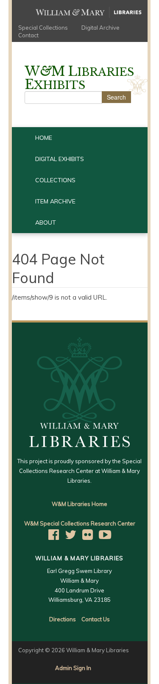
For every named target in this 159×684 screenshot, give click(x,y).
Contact (28, 35)
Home (43, 138)
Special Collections (43, 28)
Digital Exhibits (59, 159)
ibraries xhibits (79, 78)
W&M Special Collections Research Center (79, 523)
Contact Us (95, 619)
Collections (55, 180)
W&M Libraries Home (79, 503)
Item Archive (55, 201)
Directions (62, 619)
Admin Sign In (73, 668)
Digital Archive (100, 28)
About (45, 222)
